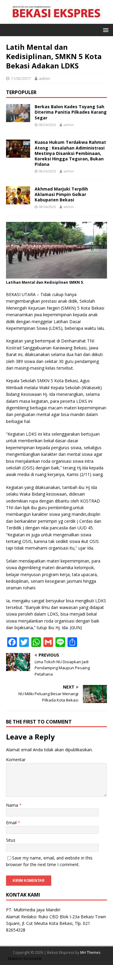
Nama (12, 805)
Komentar (16, 759)
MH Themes (90, 952)
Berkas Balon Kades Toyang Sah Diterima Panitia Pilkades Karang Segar (71, 112)
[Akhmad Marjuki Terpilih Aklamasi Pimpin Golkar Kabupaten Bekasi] (18, 200)
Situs (10, 840)
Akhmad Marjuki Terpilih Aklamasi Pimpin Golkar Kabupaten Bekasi (61, 194)
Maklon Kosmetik (25, 958)
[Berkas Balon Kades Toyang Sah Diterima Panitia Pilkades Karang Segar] (18, 118)
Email (12, 822)
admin (44, 78)
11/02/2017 (21, 78)
